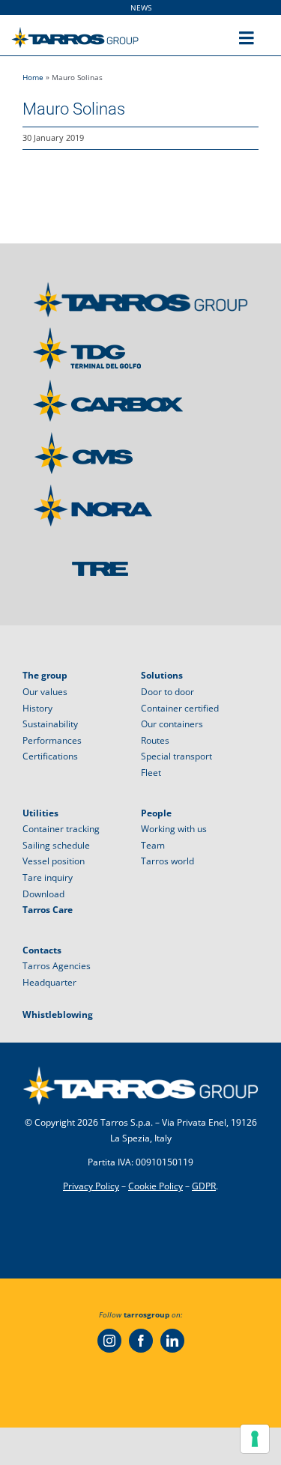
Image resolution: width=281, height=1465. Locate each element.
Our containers (172, 724)
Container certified (180, 708)
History (37, 708)
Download (43, 894)
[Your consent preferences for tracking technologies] (255, 1439)
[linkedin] (172, 1341)
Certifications (50, 756)
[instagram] (109, 1341)
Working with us (174, 828)
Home (32, 77)
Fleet (151, 772)
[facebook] (141, 1341)
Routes (155, 740)
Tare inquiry (47, 877)
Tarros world (167, 861)
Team (153, 845)
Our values (44, 691)
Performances (52, 740)
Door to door (167, 691)
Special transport (176, 756)
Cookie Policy (155, 1186)
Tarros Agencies (56, 965)
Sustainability (50, 724)
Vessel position (53, 861)
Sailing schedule (56, 845)
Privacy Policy (91, 1186)
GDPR (204, 1186)
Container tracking (61, 828)
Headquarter (49, 982)
